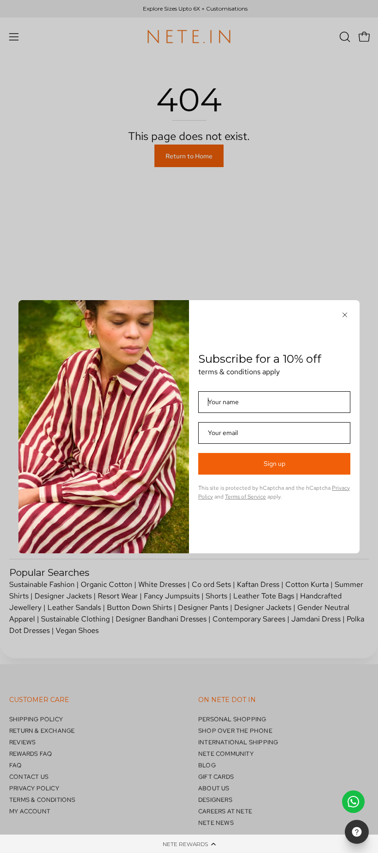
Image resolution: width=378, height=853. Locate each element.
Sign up (274, 463)
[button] (189, 844)
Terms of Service (245, 496)
